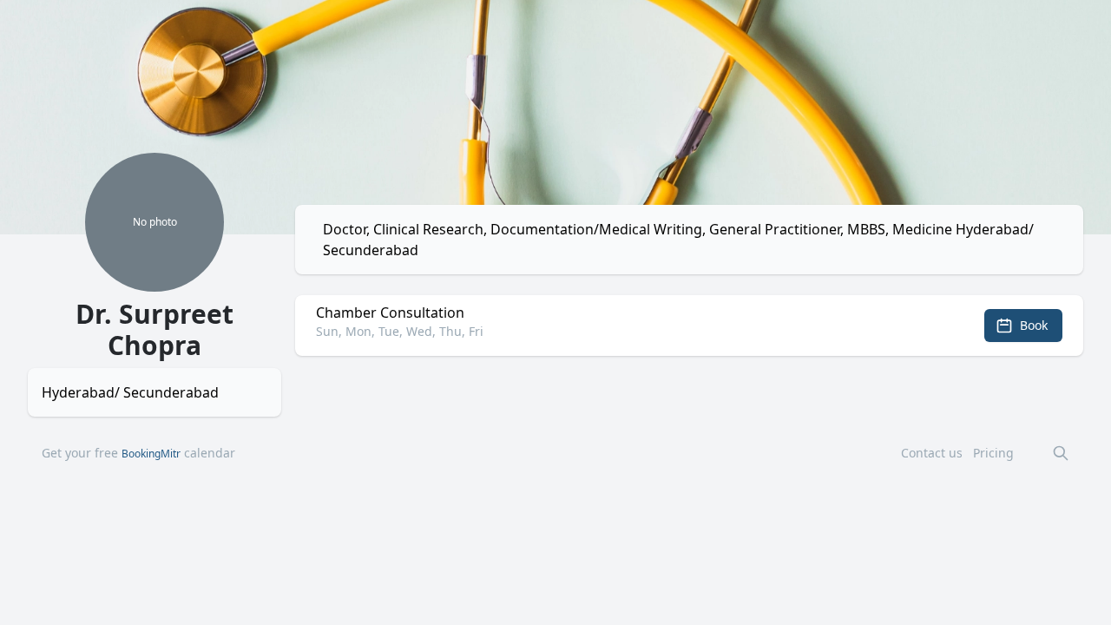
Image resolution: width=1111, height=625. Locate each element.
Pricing (993, 452)
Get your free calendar (138, 452)
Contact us (932, 452)
